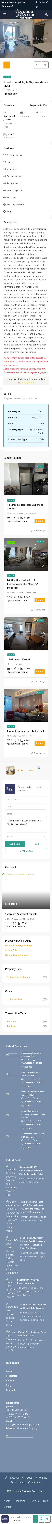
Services (10, 1380)
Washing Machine (15, 204)
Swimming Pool (14, 190)
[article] (26, 902)
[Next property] (41, 770)
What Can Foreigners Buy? (18, 945)
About (9, 1371)
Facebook (13, 1477)
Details (39, 521)
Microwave (12, 169)
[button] (37, 65)
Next (31, 770)
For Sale (7, 77)
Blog (8, 1385)
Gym (9, 162)
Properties (11, 1375)
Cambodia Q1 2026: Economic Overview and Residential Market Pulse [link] (31, 1170)
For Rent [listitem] (11, 1026)
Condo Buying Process (16, 955)
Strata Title (11, 950)
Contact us (20, 361)
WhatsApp (27, 851)
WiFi (9, 211)
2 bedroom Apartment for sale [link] (21, 914)
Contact (10, 1390)
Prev (20, 770)
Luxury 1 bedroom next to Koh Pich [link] (25, 731)
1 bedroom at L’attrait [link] (19, 659)
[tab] (6, 65)
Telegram (36, 1482)
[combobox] (26, 837)
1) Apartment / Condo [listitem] (18, 977)
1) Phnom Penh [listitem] (15, 999)
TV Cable (11, 197)
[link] (26, 479)
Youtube (42, 1477)
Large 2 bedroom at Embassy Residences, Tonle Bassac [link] (33, 1114)
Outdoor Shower (15, 176)
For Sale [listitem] (11, 1021)
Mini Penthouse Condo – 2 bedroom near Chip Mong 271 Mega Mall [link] (23, 584)
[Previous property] (10, 770)
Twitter (29, 1477)
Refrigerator (12, 183)
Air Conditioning (14, 155)
